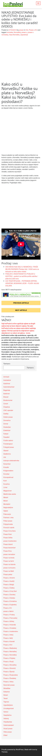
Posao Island (8, 544)
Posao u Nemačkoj (10, 651)
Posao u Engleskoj (10, 604)
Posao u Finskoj (9, 614)
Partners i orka (8, 517)
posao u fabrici (8, 611)
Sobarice (6, 691)
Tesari (5, 698)
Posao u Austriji (8, 581)
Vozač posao (7, 728)
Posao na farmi (8, 561)
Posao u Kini (7, 645)
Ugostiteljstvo (8, 705)
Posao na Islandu (9, 564)
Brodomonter (7, 400)
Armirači (6, 377)
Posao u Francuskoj (10, 618)
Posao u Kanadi (9, 641)
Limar (5, 487)
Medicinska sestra (9, 494)
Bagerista (6, 390)
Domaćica (6, 420)
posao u (24, 32)
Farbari (5, 434)
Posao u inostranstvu (10, 631)
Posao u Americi (9, 578)
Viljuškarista (7, 722)
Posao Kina (7, 551)
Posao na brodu (8, 558)
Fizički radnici (8, 440)
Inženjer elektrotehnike (11, 460)
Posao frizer (7, 534)
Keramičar (7, 464)
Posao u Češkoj (8, 588)
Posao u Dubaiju (9, 598)
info (26, 30)
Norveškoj (17, 32)
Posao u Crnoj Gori (10, 591)
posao (21, 30)
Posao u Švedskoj (9, 678)
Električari (6, 430)
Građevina (7, 454)
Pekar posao (7, 521)
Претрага (6, 363)
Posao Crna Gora (9, 531)
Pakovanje (7, 514)
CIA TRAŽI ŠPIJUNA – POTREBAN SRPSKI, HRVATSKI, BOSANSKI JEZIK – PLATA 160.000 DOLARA (22, 283)
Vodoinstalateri (8, 725)
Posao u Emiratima (10, 601)
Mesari (5, 497)
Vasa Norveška (14, 34)
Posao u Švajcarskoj (10, 675)
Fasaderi (6, 437)
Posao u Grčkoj (8, 621)
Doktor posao (8, 417)
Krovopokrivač (8, 477)
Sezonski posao (9, 685)
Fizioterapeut (8, 444)
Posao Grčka (7, 537)
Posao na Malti (8, 571)
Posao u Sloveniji (9, 668)
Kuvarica (6, 484)
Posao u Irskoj (8, 635)
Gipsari (5, 450)
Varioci (5, 712)
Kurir (5, 480)
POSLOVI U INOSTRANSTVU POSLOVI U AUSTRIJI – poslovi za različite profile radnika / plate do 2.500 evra (21, 276)
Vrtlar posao (7, 732)
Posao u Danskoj (9, 594)
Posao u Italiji (8, 638)
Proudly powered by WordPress (12, 749)
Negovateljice (8, 507)
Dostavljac (7, 427)
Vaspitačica (7, 715)
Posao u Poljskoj (9, 658)
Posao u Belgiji (8, 584)
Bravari (5, 397)
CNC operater (8, 410)
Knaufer (6, 467)
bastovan (6, 393)
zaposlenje (24, 34)
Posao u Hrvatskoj (9, 628)
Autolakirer (7, 380)
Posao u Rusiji (8, 661)
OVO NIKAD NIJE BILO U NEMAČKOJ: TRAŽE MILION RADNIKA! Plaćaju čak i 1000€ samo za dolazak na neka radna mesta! (22, 269)
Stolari (5, 695)
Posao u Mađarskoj (10, 648)
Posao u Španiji (8, 671)
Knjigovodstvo (8, 470)
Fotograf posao (8, 447)
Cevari (5, 403)
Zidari (5, 735)
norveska (10, 32)
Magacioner (7, 491)
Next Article (21, 310)
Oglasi (5, 511)
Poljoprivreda (8, 524)
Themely (4, 752)
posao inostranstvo (10, 541)
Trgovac (6, 702)
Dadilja (5, 413)
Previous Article (21, 303)
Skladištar (6, 688)
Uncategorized (8, 708)
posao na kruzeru (9, 568)
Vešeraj (6, 718)
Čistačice (6, 407)
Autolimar (6, 383)
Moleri (5, 501)
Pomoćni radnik (8, 527)
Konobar (6, 474)
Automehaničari (8, 387)
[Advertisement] (21, 60)
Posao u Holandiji (9, 624)
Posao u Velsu (8, 681)
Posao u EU (33, 30)
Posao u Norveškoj (10, 655)
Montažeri (6, 504)
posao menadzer (9, 554)
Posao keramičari (9, 547)
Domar (5, 424)
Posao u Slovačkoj (9, 665)
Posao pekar (7, 574)
